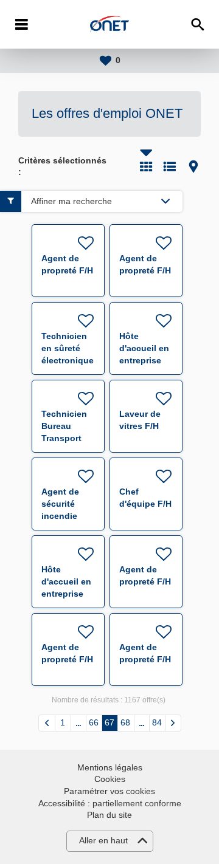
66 (94, 722)
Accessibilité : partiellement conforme (109, 803)
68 (125, 722)
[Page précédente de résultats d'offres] (47, 723)
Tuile (146, 166)
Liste (169, 166)
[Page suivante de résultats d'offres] (173, 723)
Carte (193, 166)
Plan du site (109, 815)
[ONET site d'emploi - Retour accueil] (109, 24)
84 (157, 722)
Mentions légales (109, 767)
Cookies (109, 779)
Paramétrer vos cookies (109, 791)
